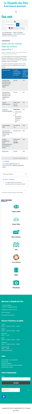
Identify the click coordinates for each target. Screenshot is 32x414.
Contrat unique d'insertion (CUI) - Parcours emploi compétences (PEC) (6, 83)
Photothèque (16, 288)
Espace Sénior (16, 224)
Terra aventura (16, 262)
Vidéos (16, 275)
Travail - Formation (18, 32)
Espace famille (16, 211)
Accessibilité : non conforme (9, 360)
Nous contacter (16, 237)
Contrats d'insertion (7, 34)
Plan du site (5, 361)
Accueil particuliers (7, 32)
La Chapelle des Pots (16, 3)
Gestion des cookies (7, 367)
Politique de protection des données (12, 365)
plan (16, 250)
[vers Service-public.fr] (17, 28)
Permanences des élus (8, 315)
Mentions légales (6, 363)
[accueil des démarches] (15, 21)
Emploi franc (5, 151)
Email (3, 376)
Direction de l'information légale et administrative (12, 192)
